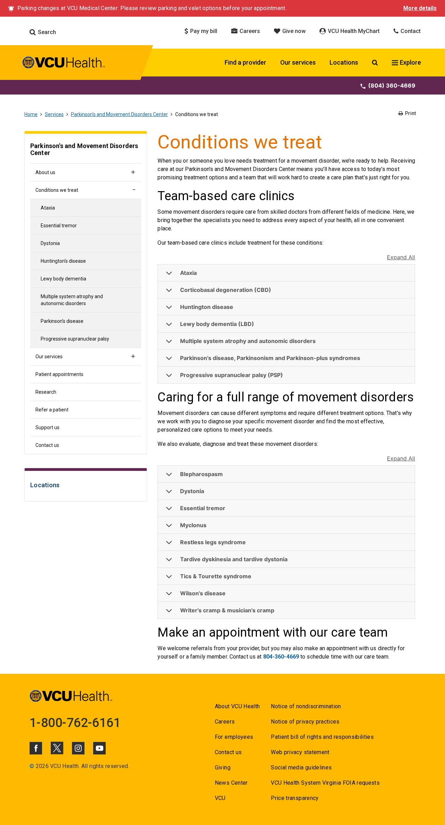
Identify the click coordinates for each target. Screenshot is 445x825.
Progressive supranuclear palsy (75, 339)
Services (54, 114)
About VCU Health (237, 706)
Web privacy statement (300, 752)
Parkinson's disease (62, 321)
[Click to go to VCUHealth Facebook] (36, 748)
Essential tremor (59, 225)
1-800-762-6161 (75, 723)
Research (45, 392)
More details (420, 8)
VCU (220, 798)
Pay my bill (203, 31)
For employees (234, 737)
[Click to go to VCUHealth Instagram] (78, 748)
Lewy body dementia (63, 278)
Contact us (47, 445)
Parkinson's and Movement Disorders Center (119, 114)
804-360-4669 (281, 656)
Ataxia (48, 208)
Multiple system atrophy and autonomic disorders (72, 300)
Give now (293, 31)
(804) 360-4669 (391, 85)
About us (45, 172)
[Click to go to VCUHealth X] (57, 748)
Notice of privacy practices (305, 721)
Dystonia (50, 243)
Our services (298, 62)
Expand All (401, 257)
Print (410, 113)
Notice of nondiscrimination (306, 706)
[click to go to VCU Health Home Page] (63, 63)
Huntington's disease (63, 261)
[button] (286, 272)
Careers (249, 31)
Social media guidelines (301, 767)
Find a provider (245, 62)
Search (46, 32)
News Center (231, 782)
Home (31, 114)
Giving (222, 767)
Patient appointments (59, 374)
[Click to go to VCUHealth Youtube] (99, 748)
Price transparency (294, 798)
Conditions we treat (56, 190)
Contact (410, 31)
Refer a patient (51, 409)
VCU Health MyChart (353, 31)
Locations (344, 62)
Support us (47, 427)
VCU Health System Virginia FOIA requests (325, 782)
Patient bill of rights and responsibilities (322, 737)
